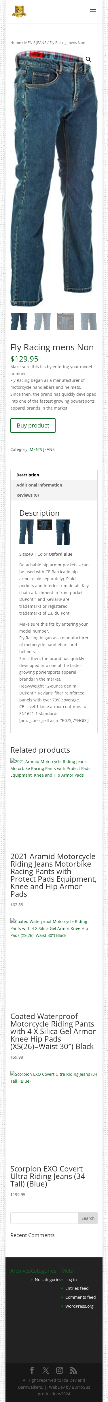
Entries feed (77, 1288)
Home (15, 42)
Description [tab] (27, 475)
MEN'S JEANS (35, 42)
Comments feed (80, 1297)
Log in (71, 1279)
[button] (88, 59)
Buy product (33, 425)
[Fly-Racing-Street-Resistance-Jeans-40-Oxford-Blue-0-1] (63, 533)
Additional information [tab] (39, 485)
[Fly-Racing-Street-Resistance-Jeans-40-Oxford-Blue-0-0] (44, 525)
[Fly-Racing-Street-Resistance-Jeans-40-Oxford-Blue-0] (26, 532)
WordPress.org (79, 1306)
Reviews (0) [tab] (27, 495)
